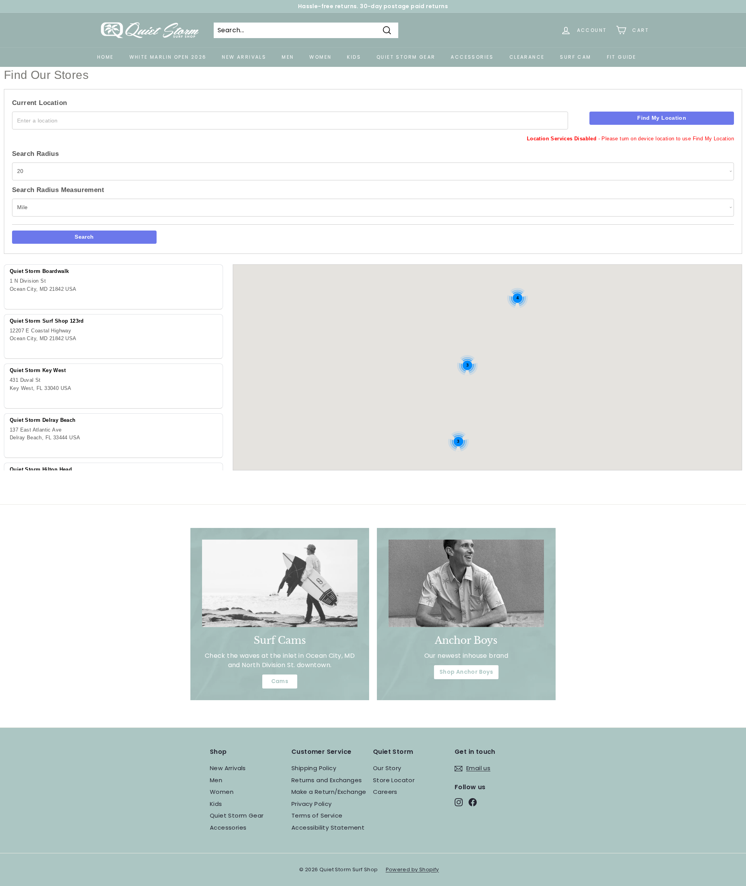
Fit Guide (621, 57)
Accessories (472, 57)
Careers (385, 792)
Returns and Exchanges (326, 780)
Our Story (387, 768)
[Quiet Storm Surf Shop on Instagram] (459, 802)
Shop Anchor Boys (466, 672)
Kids (354, 57)
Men (288, 57)
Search (84, 237)
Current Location (39, 103)
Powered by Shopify (412, 869)
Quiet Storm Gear (405, 57)
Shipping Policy (313, 768)
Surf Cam (575, 57)
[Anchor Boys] (466, 583)
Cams (280, 681)
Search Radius (35, 153)
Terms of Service (316, 815)
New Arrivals (244, 57)
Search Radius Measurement (58, 190)
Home (105, 57)
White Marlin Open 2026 (168, 57)
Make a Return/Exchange (328, 792)
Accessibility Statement (327, 827)
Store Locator (394, 780)
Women (320, 57)
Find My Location (661, 118)
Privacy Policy (311, 804)
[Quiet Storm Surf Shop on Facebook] (473, 802)
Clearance (527, 57)
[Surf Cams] (279, 583)
